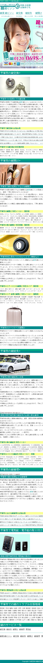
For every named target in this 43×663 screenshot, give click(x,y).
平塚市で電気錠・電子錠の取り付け (21, 530)
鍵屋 (21, 102)
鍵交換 (16, 636)
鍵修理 (37, 636)
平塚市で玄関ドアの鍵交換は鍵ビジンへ (11, 1)
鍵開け (30, 636)
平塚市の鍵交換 (9, 72)
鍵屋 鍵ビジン (6, 636)
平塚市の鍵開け (9, 160)
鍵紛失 (23, 636)
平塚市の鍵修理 (9, 469)
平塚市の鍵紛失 (9, 350)
